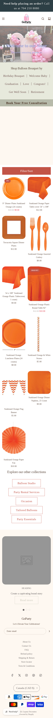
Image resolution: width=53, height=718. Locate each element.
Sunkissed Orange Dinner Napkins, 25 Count (39, 399)
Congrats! (39, 83)
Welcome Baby (38, 75)
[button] (23, 610)
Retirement (37, 91)
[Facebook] (12, 675)
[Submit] (49, 631)
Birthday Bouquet (13, 75)
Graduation (11, 83)
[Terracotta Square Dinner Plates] (13, 227)
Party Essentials (26, 519)
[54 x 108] (13, 278)
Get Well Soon (17, 91)
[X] (19, 675)
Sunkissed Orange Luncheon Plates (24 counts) (13, 358)
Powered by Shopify (26, 714)
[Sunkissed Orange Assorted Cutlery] (39, 233)
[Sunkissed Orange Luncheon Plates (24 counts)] (13, 334)
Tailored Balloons (26, 510)
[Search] (43, 19)
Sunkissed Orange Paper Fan (14, 461)
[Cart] (49, 19)
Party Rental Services (26, 492)
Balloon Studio (26, 483)
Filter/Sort (26, 171)
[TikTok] (40, 675)
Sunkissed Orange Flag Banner (13, 410)
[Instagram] (26, 675)
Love (26, 83)
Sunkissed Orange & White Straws (39, 357)
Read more (26, 600)
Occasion (26, 501)
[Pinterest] (33, 675)
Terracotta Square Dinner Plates (13, 244)
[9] (13, 188)
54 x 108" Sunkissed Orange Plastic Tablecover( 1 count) (14, 296)
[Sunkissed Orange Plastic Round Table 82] (39, 283)
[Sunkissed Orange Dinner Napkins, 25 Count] (39, 382)
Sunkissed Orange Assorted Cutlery (39, 255)
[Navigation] (3, 19)
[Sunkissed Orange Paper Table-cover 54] (39, 188)
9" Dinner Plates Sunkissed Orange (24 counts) (14, 205)
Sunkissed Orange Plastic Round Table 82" (39, 306)
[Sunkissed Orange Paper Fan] (13, 439)
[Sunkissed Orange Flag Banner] (13, 388)
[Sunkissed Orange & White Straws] (39, 334)
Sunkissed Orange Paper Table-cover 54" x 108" (39, 205)
